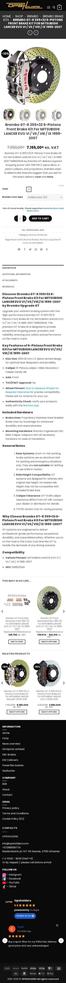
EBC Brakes (9, 754)
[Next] (58, 76)
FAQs (5, 738)
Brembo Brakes (31, 239)
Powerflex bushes (12, 765)
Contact (7, 795)
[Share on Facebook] (24, 249)
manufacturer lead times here (45, 209)
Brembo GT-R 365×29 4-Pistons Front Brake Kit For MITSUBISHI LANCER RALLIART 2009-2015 (17, 695)
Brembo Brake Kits (38, 235)
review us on (23, 915)
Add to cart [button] (17, 642)
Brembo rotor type (12, 197)
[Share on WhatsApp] (19, 249)
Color (5, 189)
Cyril (20, 927)
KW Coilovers (10, 760)
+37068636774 (11, 847)
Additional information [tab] (16, 274)
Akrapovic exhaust (13, 749)
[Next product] (30, 32)
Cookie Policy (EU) (13, 819)
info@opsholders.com (15, 843)
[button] (48, 7)
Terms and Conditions (15, 813)
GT (30, 243)
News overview (11, 743)
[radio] (29, 189)
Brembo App (31, 405)
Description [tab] (9, 268)
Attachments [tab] (9, 280)
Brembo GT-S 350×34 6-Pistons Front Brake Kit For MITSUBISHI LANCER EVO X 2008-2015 (49, 695)
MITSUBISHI (37, 243)
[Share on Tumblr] (46, 249)
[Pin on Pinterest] (41, 249)
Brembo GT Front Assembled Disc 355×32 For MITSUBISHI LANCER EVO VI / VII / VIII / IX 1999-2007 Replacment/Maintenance (49, 625)
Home (7, 16)
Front (25, 243)
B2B (4, 784)
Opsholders (22, 900)
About (6, 789)
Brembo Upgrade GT (50, 239)
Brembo (33, 16)
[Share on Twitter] (30, 249)
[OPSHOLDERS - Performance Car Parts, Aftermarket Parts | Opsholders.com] (25, 5)
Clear (61, 186)
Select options (49, 642)
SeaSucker (8, 770)
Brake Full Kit (17, 239)
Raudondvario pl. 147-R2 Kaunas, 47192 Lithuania (31, 851)
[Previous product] (36, 32)
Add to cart (40, 218)
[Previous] (7, 76)
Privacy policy (10, 808)
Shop (19, 16)
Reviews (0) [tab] (8, 287)
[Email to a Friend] (35, 249)
